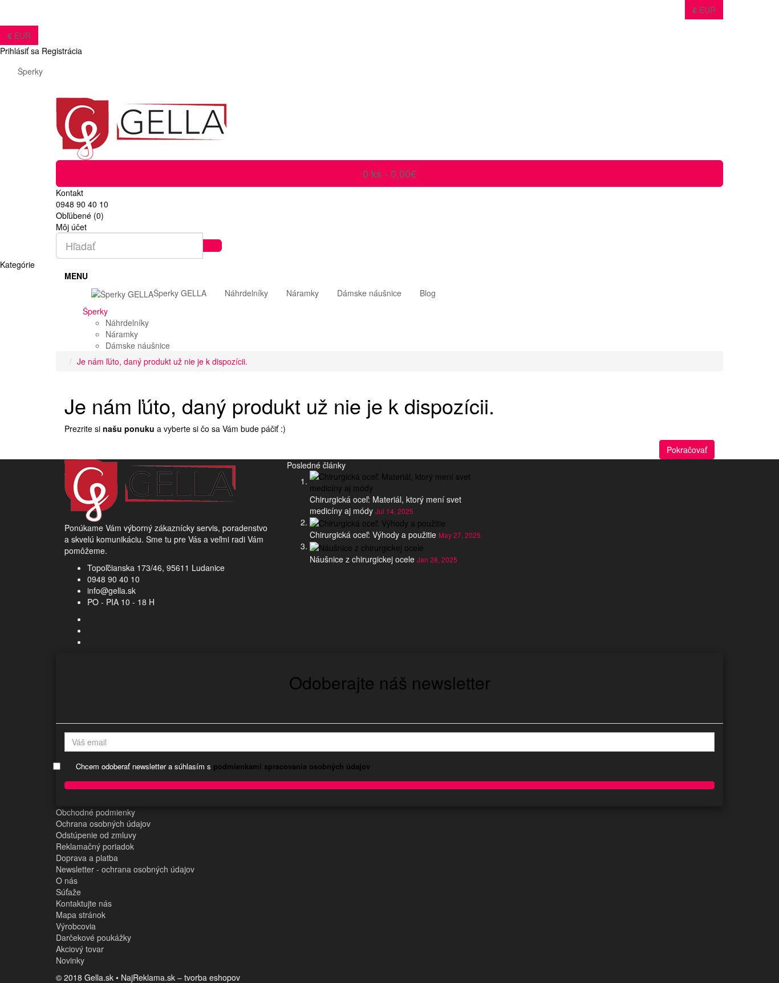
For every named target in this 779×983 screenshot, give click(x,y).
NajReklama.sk (148, 977)
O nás (67, 880)
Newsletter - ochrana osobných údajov (125, 869)
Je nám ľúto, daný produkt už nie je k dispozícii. (162, 361)
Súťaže (68, 892)
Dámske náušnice (138, 345)
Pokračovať (687, 449)
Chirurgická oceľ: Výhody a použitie (373, 534)
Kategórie (17, 264)
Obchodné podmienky (95, 812)
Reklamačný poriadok (95, 846)
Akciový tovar (80, 949)
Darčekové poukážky (93, 937)
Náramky (122, 334)
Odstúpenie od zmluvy (96, 835)
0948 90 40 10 (113, 579)
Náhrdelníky (127, 322)
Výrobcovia (76, 926)
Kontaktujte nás (84, 903)
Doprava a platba (87, 857)
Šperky (30, 71)
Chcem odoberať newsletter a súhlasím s (223, 766)
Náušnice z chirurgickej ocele (362, 559)
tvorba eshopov (212, 977)
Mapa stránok (81, 914)
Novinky (70, 960)
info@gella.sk (111, 590)
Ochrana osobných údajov (103, 823)
